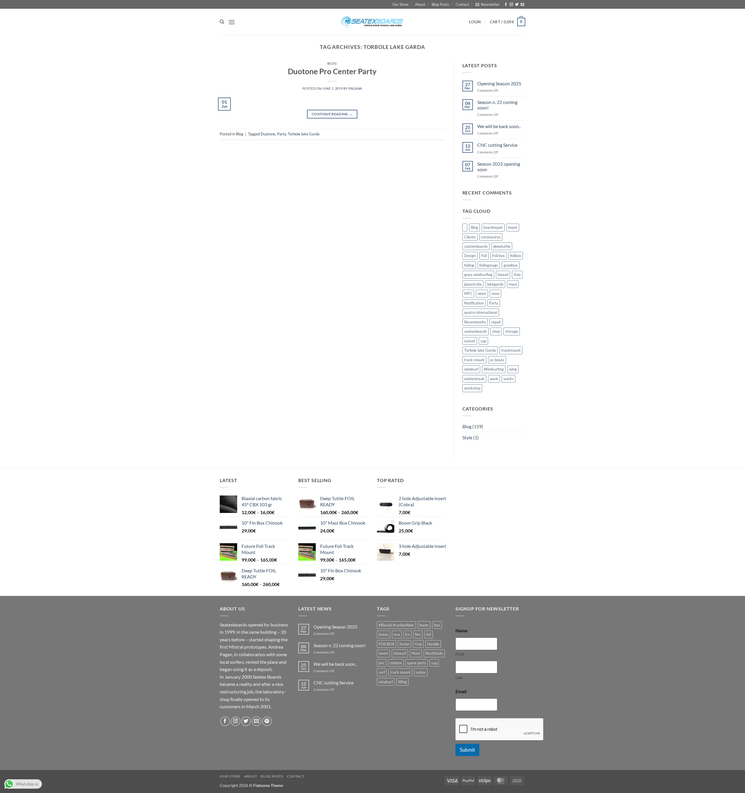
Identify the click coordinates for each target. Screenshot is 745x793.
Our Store (400, 4)
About (420, 4)
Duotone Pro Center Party (332, 71)
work (494, 378)
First (459, 654)
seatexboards (475, 331)
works (508, 378)
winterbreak (474, 378)
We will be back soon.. (499, 126)
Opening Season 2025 (499, 83)
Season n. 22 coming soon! (497, 104)
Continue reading (332, 114)
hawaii (503, 274)
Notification (474, 303)
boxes (384, 634)
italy (517, 274)
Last (459, 677)
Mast (415, 653)
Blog (332, 63)
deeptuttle (501, 246)
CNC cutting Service (497, 145)
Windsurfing (494, 369)
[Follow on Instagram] (511, 5)
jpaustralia (473, 284)
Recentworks (475, 322)
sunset (469, 341)
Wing (402, 681)
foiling (469, 265)
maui (513, 284)
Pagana (355, 88)
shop (496, 331)
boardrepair (493, 227)
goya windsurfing (478, 274)
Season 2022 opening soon (498, 166)
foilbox (515, 255)
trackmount (511, 350)
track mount (474, 359)
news (482, 293)
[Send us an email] (522, 5)
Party (281, 134)
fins (418, 634)
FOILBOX (386, 644)
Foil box (498, 255)
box (437, 625)
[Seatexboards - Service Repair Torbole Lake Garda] (372, 22)
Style (467, 437)
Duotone (268, 134)
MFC (468, 293)
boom (512, 227)
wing (513, 369)
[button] (488, 4)
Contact (462, 4)
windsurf (471, 369)
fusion (404, 644)
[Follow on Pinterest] (267, 721)
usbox (421, 672)
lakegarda (495, 284)
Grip (418, 644)
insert (383, 653)
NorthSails (434, 653)
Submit (467, 750)
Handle (433, 644)
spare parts (416, 663)
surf (382, 672)
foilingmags (488, 265)
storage (511, 331)
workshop (472, 388)
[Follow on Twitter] (517, 5)
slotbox (396, 663)
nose (495, 293)
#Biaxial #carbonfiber (396, 625)
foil (428, 634)
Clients (470, 237)
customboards (476, 246)
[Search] (222, 21)
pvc (381, 663)
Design (470, 255)
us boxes (497, 359)
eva (397, 634)
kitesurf (399, 653)
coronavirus (491, 237)
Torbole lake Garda (304, 134)
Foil (484, 255)
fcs (407, 634)
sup (483, 341)
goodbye (510, 265)
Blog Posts (440, 4)
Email (462, 691)
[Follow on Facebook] (506, 5)
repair (496, 322)
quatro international (480, 312)
